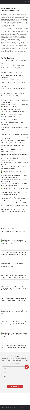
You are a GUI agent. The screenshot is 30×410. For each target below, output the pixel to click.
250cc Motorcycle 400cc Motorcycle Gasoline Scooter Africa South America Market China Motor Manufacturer (13, 210)
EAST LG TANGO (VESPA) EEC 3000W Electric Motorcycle (13, 90)
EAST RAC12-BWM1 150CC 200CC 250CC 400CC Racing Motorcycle (14, 176)
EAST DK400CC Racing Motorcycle (12, 122)
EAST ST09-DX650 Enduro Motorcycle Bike (14, 134)
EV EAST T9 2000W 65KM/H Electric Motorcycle (12, 69)
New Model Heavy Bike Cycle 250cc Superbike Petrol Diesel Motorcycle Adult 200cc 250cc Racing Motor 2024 (13, 202)
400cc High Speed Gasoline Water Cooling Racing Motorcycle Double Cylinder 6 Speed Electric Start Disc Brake (14, 323)
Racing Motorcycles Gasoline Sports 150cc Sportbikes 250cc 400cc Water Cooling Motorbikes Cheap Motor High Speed (14, 346)
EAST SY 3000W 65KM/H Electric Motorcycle (11, 97)
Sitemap (23, 407)
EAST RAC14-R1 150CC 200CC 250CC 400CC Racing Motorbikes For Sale (13, 142)
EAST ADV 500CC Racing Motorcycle (12, 111)
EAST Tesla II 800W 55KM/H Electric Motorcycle (12, 76)
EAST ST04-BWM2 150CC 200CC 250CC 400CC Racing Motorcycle (14, 184)
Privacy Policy (17, 407)
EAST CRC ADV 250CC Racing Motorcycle (14, 117)
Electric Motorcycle (6, 231)
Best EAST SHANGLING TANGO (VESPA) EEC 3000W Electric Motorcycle (15, 105)
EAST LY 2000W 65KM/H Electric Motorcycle (15, 82)
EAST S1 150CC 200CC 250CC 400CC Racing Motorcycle (13, 150)
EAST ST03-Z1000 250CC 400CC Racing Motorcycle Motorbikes (13, 167)
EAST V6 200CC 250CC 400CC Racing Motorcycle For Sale (13, 159)
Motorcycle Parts (16, 231)
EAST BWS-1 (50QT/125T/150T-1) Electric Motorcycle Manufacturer (14, 193)
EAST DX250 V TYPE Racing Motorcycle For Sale (14, 128)
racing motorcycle (14, 16)
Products (24, 231)
